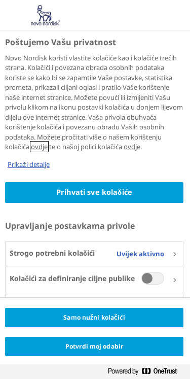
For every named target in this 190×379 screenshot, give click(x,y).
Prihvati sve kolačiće (94, 192)
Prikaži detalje (29, 164)
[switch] (152, 278)
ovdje (39, 146)
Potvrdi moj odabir (94, 346)
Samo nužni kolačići (94, 317)
